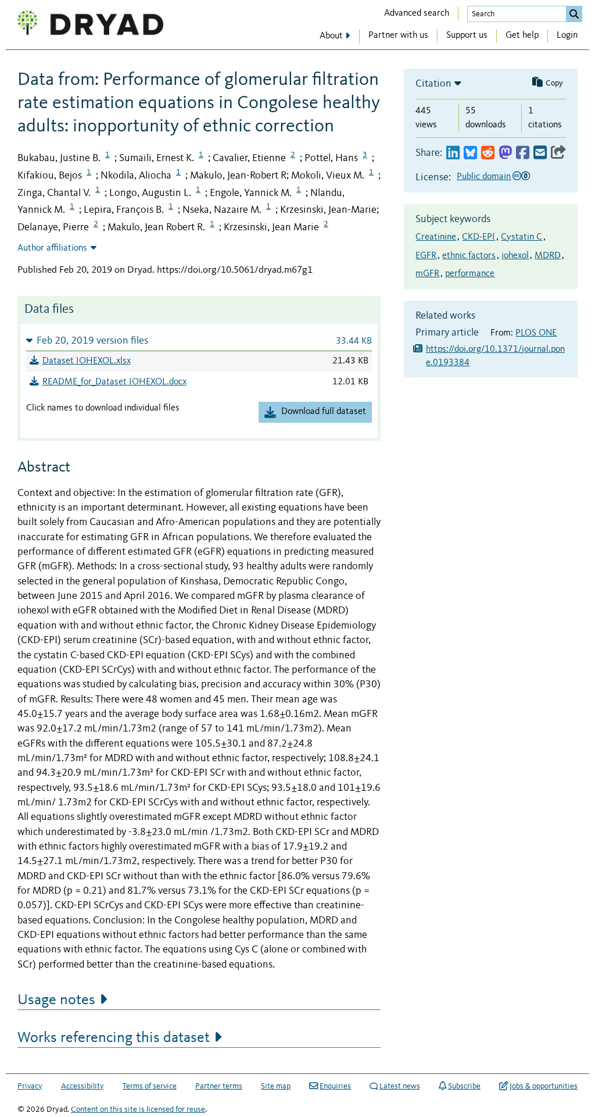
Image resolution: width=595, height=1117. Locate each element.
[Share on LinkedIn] (453, 153)
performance (469, 274)
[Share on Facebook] (522, 153)
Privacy (29, 1086)
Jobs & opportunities (544, 1086)
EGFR (425, 255)
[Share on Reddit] (487, 153)
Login (567, 35)
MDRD (548, 255)
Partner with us (398, 35)
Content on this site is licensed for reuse (138, 1109)
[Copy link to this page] (558, 153)
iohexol (515, 255)
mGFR (427, 274)
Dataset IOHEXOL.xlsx (86, 361)
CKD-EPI (478, 237)
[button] (199, 340)
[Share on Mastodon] (505, 153)
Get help (522, 35)
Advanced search (416, 13)
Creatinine (435, 237)
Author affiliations (52, 248)
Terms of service (150, 1086)
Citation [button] (433, 83)
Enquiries (335, 1086)
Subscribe (464, 1086)
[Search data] (574, 14)
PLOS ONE (536, 333)
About (331, 36)
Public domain (484, 176)
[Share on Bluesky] (470, 153)
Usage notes (56, 1000)
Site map (276, 1086)
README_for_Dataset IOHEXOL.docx (114, 382)
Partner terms (218, 1086)
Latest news (399, 1086)
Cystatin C (521, 237)
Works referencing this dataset (113, 1037)
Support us (467, 35)
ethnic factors (469, 255)
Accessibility (82, 1086)
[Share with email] (540, 153)
